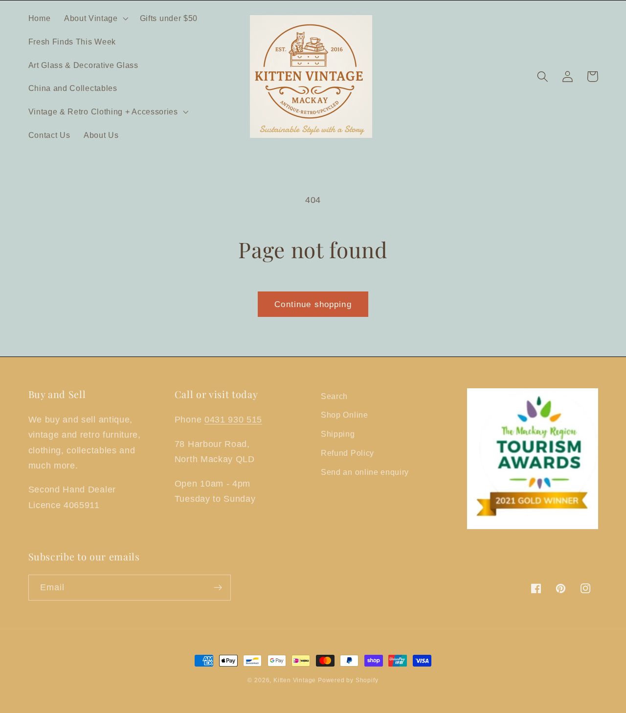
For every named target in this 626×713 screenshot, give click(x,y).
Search (334, 396)
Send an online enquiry (365, 472)
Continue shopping (313, 304)
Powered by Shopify (348, 680)
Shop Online (344, 414)
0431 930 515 (233, 419)
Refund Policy (347, 452)
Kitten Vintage (295, 680)
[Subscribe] (217, 588)
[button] (95, 18)
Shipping (338, 433)
